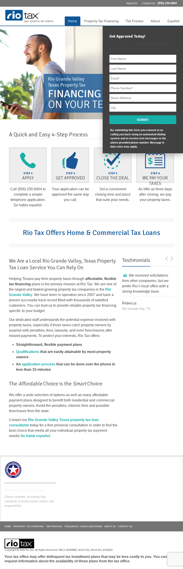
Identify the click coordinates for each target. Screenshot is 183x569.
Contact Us (148, 3)
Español (173, 21)
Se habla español (35, 436)
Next (171, 258)
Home (72, 21)
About (155, 21)
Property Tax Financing (101, 21)
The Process (134, 21)
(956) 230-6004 (167, 3)
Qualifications (27, 352)
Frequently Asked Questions (83, 526)
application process (38, 364)
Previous (166, 258)
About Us (131, 3)
